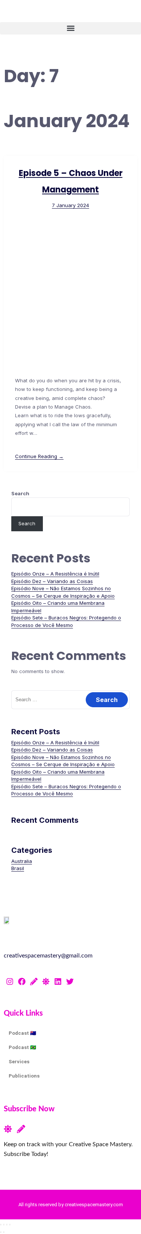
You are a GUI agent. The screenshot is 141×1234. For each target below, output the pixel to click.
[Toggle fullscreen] (4, 1224)
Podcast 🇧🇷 (22, 1047)
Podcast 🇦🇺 (22, 1033)
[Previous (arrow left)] (1, 1232)
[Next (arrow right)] (4, 1232)
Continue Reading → (39, 456)
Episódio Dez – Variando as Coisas (52, 581)
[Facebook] (22, 981)
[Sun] (46, 981)
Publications (24, 1076)
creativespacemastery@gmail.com (48, 956)
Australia (21, 861)
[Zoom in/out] (1, 1224)
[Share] (7, 1224)
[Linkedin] (58, 981)
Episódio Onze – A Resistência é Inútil (55, 574)
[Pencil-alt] (34, 981)
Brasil (17, 868)
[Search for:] (70, 699)
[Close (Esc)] (10, 1224)
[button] (70, 28)
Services (19, 1061)
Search (20, 493)
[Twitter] (70, 981)
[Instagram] (10, 981)
